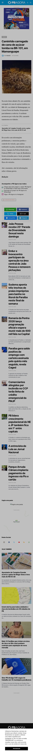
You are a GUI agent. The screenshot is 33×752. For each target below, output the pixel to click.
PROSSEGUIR (16, 748)
